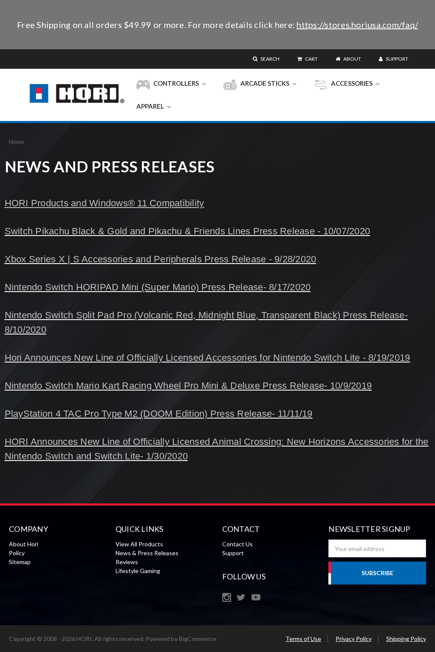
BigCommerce (197, 638)
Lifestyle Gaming (138, 570)
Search (270, 59)
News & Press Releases (147, 552)
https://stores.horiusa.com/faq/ (357, 25)
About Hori (23, 544)
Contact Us (237, 544)
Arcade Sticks (265, 83)
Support (396, 59)
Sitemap (20, 561)
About (351, 59)
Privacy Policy (354, 638)
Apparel (150, 106)
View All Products (139, 544)
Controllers (176, 83)
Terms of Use (303, 638)
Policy (17, 552)
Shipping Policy (406, 638)
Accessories (352, 83)
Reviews (127, 561)
